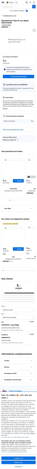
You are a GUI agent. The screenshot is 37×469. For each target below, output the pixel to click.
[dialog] (18, 430)
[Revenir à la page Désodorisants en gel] (2, 15)
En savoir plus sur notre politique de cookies (15, 437)
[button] (16, 2)
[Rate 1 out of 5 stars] (2, 27)
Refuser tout (18, 462)
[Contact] (31, 360)
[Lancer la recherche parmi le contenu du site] (34, 6)
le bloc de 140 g (6, 25)
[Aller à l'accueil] (2, 2)
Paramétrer (18, 466)
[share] (34, 30)
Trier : (2, 314)
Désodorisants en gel (9, 15)
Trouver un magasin (15, 391)
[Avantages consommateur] (31, 379)
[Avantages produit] (31, 373)
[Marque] (31, 367)
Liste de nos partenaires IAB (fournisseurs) (14, 452)
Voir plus (5, 108)
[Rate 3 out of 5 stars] (4, 27)
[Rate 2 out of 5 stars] (3, 27)
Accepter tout (18, 458)
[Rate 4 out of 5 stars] (6, 27)
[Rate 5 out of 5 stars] (7, 27)
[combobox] (18, 6)
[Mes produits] (26, 2)
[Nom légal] (31, 208)
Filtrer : (3, 306)
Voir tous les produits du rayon (13, 129)
